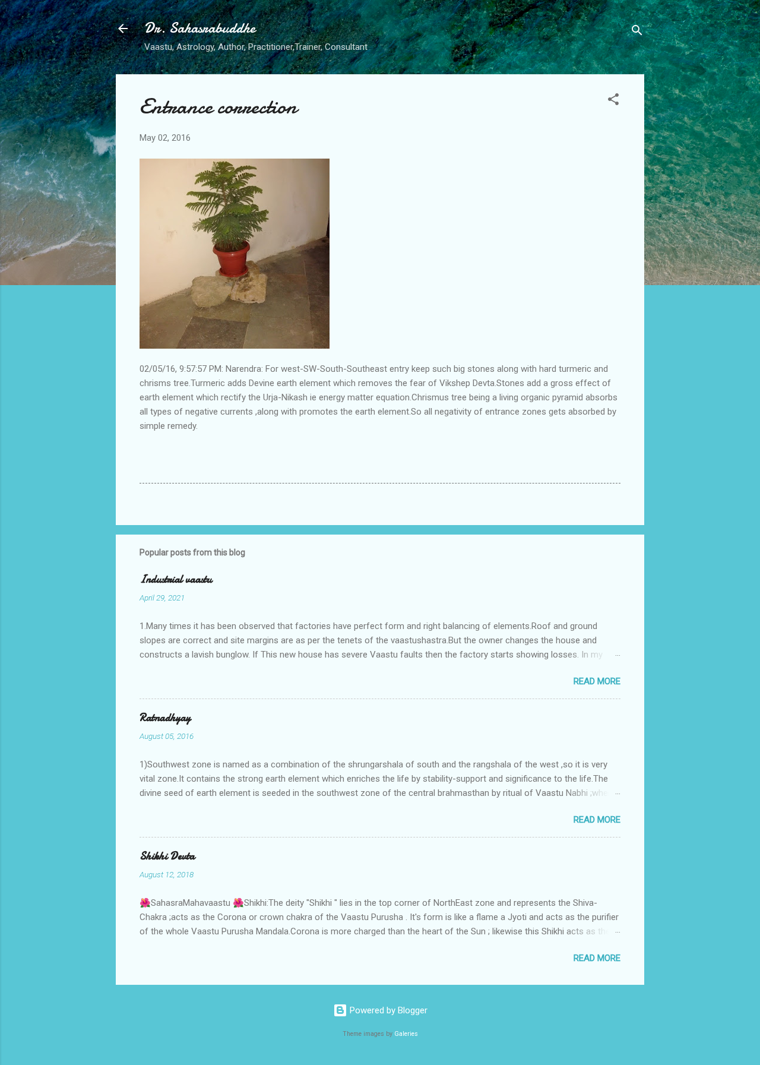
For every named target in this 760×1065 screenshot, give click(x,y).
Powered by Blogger (387, 1010)
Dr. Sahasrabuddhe (199, 28)
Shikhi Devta (167, 856)
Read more (597, 681)
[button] (613, 101)
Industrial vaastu (176, 579)
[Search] (637, 32)
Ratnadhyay (165, 717)
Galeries (406, 1034)
